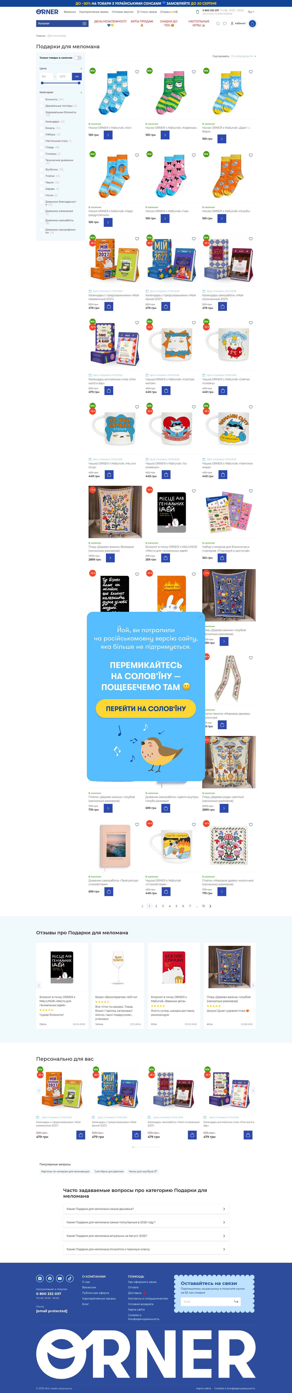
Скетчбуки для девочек (109, 1171)
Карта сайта (136, 1309)
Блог (85, 1304)
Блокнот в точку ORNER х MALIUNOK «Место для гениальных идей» (57, 1001)
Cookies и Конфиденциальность (234, 1388)
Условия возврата (140, 1304)
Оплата (133, 1287)
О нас (86, 1282)
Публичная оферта (95, 1293)
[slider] (42, 83)
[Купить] (108, 306)
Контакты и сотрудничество (148, 1298)
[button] (39, 985)
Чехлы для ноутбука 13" (143, 1171)
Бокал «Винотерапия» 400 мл (116, 997)
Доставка (135, 1293)
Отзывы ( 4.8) (169, 11)
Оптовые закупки (122, 11)
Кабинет (240, 23)
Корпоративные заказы (93, 11)
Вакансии (70, 11)
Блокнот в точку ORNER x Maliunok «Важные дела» (169, 999)
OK (77, 76)
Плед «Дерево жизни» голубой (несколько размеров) (229, 999)
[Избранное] (224, 24)
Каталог (44, 23)
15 (203, 906)
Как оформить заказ (142, 1282)
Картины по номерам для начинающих (65, 1171)
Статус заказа (148, 11)
